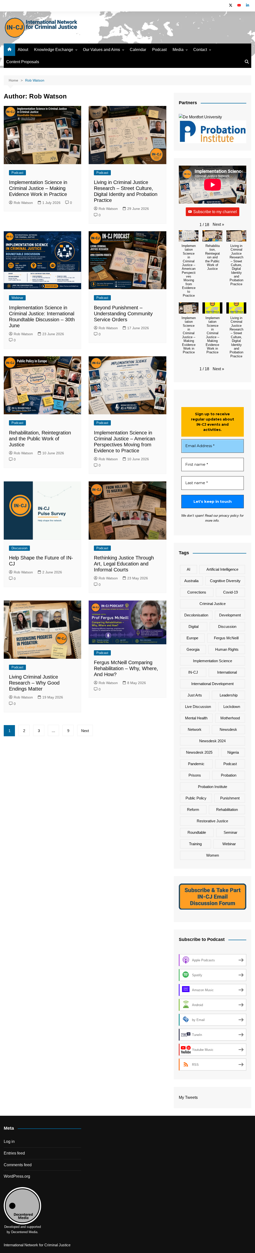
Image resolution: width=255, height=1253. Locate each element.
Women (212, 855)
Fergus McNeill (226, 638)
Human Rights (227, 649)
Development (230, 615)
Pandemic (196, 764)
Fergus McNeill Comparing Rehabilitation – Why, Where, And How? (126, 668)
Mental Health (196, 718)
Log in (9, 1141)
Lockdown (231, 706)
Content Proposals (22, 62)
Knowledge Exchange (53, 49)
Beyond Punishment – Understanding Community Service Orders (123, 313)
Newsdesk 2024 (212, 741)
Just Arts (195, 695)
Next (85, 731)
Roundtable (197, 832)
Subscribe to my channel (215, 212)
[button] (218, 224)
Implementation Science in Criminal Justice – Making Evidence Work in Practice (38, 188)
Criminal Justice (212, 604)
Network (194, 729)
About (23, 49)
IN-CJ (193, 672)
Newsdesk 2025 (199, 752)
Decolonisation (196, 615)
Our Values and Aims (101, 49)
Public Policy (196, 798)
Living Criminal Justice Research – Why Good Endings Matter (34, 683)
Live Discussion (198, 706)
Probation (228, 775)
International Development (212, 684)
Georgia (193, 649)
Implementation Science (212, 661)
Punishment (230, 798)
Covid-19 (230, 592)
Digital (193, 626)
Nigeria (233, 752)
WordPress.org (17, 1176)
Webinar (17, 298)
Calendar (138, 49)
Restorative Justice (212, 821)
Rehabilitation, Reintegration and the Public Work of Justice (40, 438)
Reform (193, 809)
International (227, 672)
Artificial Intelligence (222, 569)
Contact (200, 49)
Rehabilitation (227, 809)
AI (188, 569)
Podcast (159, 49)
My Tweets (188, 1097)
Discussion (19, 548)
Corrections (196, 592)
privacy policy (229, 515)
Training (195, 844)
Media (178, 49)
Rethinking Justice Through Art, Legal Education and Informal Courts (124, 563)
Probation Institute (212, 787)
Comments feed (18, 1165)
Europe (192, 638)
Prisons (195, 775)
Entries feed (14, 1153)
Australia (191, 581)
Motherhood (230, 718)
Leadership (229, 695)
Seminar (230, 832)
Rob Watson (23, 203)
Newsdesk (228, 729)
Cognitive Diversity (225, 581)
